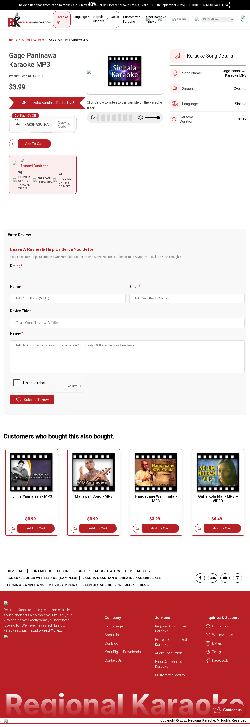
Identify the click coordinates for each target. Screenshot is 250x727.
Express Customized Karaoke (171, 642)
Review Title (20, 311)
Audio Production (168, 653)
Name (15, 287)
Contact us (220, 626)
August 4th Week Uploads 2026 (124, 571)
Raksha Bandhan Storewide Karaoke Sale (121, 578)
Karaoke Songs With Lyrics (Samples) (42, 578)
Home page (114, 626)
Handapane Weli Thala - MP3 (156, 498)
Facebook (220, 660)
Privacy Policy (63, 585)
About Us (112, 635)
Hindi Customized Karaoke (168, 664)
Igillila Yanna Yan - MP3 (31, 496)
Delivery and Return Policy (109, 585)
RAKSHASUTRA (215, 5)
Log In (63, 571)
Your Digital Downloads (123, 652)
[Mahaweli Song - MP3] (94, 472)
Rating (16, 266)
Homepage (16, 571)
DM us (217, 643)
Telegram (219, 652)
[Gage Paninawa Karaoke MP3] (125, 71)
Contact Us (41, 571)
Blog (144, 585)
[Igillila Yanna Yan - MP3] (32, 472)
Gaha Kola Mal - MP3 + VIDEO (218, 498)
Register (81, 571)
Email (134, 287)
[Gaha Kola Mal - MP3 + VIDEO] (218, 472)
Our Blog (111, 643)
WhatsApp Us (222, 635)
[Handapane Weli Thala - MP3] (156, 472)
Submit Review (36, 400)
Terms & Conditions (25, 585)
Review (16, 333)
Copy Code (62, 124)
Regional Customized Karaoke (171, 628)
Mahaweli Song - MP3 (94, 496)
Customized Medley (170, 675)
